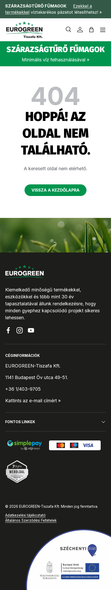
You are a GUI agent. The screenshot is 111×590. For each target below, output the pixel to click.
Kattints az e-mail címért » (33, 400)
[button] (91, 29)
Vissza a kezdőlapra (55, 190)
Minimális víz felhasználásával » (55, 59)
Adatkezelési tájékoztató (25, 515)
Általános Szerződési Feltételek (31, 520)
